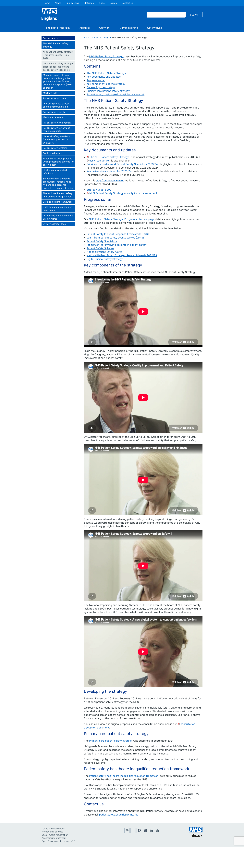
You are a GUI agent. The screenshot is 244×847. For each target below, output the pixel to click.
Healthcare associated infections (55, 172)
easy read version (99, 160)
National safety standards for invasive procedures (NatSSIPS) (56, 139)
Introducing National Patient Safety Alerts (58, 217)
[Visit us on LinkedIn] (151, 832)
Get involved (154, 27)
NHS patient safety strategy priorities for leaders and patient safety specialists (58, 66)
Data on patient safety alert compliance (58, 209)
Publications (72, 3)
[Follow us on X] (133, 832)
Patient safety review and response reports (56, 129)
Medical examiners (53, 117)
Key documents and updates (104, 76)
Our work (104, 27)
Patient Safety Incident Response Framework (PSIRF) (119, 234)
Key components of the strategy (106, 83)
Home (47, 3)
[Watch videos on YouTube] (157, 832)
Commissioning (129, 27)
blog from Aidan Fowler (110, 180)
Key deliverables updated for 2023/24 (109, 171)
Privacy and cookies (52, 831)
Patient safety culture (54, 98)
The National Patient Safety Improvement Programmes (57, 195)
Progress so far (96, 80)
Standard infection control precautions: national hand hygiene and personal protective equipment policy (58, 183)
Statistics (89, 3)
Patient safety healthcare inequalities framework (115, 94)
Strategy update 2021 (99, 189)
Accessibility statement (54, 838)
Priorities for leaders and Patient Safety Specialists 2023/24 (122, 164)
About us (84, 27)
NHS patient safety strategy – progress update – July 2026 (58, 55)
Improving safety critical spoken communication (56, 105)
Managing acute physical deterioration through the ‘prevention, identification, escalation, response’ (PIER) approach (57, 81)
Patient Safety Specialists (102, 241)
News (58, 3)
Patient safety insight (54, 112)
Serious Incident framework (57, 201)
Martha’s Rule (50, 93)
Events (113, 3)
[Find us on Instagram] (145, 832)
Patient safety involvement (57, 122)
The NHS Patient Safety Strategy (55, 45)
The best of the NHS (58, 27)
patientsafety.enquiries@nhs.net (118, 814)
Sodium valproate (52, 153)
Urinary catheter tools (54, 224)
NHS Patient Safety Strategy (106, 56)
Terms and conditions (53, 828)
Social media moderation (55, 834)
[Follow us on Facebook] (139, 832)
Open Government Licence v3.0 (58, 841)
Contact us (127, 3)
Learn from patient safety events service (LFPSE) (116, 237)
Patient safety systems (55, 148)
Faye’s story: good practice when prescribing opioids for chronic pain (58, 161)
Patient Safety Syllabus (100, 248)
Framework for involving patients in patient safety (117, 244)
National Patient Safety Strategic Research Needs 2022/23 (122, 255)
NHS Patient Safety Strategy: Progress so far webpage (121, 219)
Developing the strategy (101, 87)
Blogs (101, 3)
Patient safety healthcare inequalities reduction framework (124, 775)
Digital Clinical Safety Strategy (105, 259)
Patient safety (50, 38)
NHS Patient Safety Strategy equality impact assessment (123, 193)
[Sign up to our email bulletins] (127, 832)
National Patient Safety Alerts (105, 251)
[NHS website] (195, 836)
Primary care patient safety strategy (108, 90)
